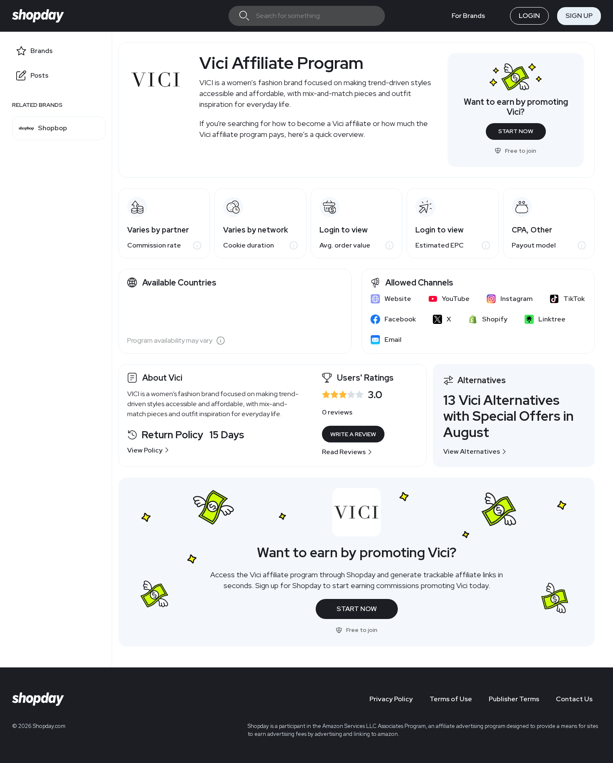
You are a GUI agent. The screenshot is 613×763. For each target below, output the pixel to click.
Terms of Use (451, 699)
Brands (41, 50)
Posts (39, 75)
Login (529, 15)
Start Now (515, 131)
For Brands (468, 16)
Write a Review (353, 434)
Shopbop (52, 128)
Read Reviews (344, 452)
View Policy (145, 450)
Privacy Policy (391, 699)
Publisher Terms (514, 699)
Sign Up (579, 15)
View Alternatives (471, 451)
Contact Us (574, 699)
